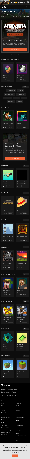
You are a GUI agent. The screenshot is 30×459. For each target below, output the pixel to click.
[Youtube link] (7, 396)
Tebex (17, 438)
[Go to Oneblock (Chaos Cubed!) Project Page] (7, 368)
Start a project (4, 425)
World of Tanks (4, 419)
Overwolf (18, 433)
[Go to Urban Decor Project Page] (22, 72)
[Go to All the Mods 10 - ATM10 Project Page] (7, 314)
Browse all (25, 86)
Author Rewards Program (6, 430)
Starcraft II (3, 412)
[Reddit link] (15, 396)
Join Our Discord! (19, 403)
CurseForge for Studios (21, 435)
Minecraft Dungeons (5, 417)
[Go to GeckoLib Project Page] (7, 341)
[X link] (13, 396)
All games (3, 403)
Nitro (17, 440)
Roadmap (18, 412)
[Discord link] (10, 396)
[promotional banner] (15, 2)
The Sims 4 (3, 410)
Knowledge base (19, 423)
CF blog (17, 408)
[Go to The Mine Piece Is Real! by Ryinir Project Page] (22, 205)
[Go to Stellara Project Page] (22, 119)
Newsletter (18, 410)
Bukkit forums (19, 415)
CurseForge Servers (20, 417)
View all (26, 165)
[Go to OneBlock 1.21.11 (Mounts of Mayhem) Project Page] (22, 368)
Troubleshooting (19, 425)
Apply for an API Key (5, 432)
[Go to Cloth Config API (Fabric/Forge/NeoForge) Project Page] (22, 341)
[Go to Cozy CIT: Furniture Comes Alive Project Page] (7, 178)
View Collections (15, 158)
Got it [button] (15, 455)
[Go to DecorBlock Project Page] (7, 72)
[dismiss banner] (28, 2)
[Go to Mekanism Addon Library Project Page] (22, 178)
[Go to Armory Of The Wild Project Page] (7, 232)
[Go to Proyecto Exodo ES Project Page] (22, 232)
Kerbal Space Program (6, 415)
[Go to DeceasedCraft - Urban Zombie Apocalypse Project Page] (22, 314)
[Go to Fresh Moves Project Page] (22, 287)
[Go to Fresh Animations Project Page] (7, 287)
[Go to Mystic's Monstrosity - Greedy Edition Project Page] (7, 205)
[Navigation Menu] (2, 7)
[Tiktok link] (5, 396)
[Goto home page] (5, 7)
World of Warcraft (5, 408)
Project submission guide (6, 427)
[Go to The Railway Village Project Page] (22, 260)
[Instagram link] (2, 396)
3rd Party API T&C (5, 434)
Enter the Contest (15, 49)
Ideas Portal (18, 405)
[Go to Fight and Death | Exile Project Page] (7, 260)
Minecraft (3, 405)
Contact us (18, 427)
